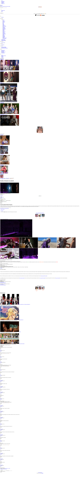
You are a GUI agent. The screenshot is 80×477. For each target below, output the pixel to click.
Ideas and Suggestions (4, 55)
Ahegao (3, 34)
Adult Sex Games (3, 40)
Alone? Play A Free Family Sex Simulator (40, 218)
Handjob (3, 29)
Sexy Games (3, 52)
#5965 (1, 387)
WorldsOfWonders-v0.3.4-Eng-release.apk (4, 208)
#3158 (1, 441)
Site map (2, 56)
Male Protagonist (4, 38)
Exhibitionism (4, 25)
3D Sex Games (3, 42)
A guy (0, 447)
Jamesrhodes (1, 380)
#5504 (1, 399)
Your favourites (3, 10)
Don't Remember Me (3, 471)
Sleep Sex (4, 33)
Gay (3, 20)
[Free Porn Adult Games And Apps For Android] (5, 6)
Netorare (3, 27)
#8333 (1, 357)
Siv (0, 374)
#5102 (1, 418)
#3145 (1, 454)
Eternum (20, 331)
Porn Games (3, 51)
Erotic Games (3, 50)
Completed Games (3, 39)
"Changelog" (2, 210)
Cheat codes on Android (4, 47)
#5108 (1, 412)
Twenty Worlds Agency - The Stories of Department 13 (24, 304)
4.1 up (1, 198)
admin (2, 178)
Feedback (2, 57)
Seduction (4, 36)
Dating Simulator (4, 26)
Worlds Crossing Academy (21, 343)
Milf (3, 22)
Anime (3, 30)
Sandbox (3, 37)
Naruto (3, 24)
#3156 (1, 448)
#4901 (1, 424)
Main (2, 0)
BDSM (3, 21)
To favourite (1, 195)
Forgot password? (40, 472)
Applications (3, 2)
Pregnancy (4, 35)
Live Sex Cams (3, 3)
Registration (1, 5)
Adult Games (3, 1)
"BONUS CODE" (3, 209)
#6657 (1, 381)
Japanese (3, 32)
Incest (3, 23)
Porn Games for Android (7, 468)
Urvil (0, 423)
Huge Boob (4, 28)
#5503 (1, 406)
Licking (3, 31)
